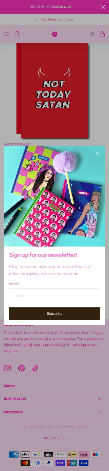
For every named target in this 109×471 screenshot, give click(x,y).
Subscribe (54, 313)
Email (14, 284)
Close (97, 153)
